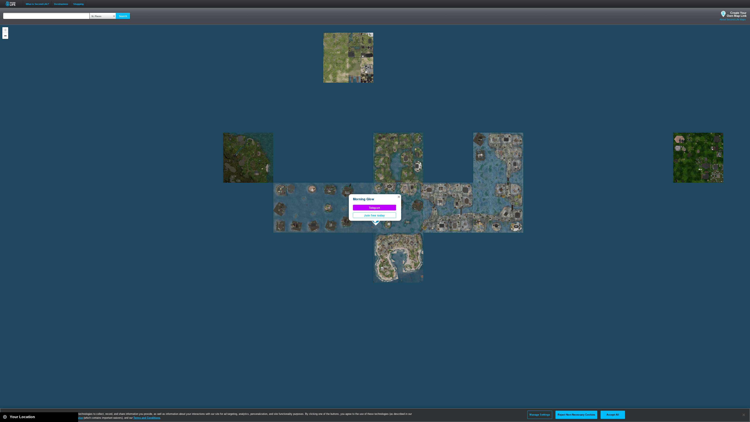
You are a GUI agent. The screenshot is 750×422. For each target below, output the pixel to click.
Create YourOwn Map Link (736, 14)
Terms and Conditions (146, 417)
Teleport (374, 208)
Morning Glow (363, 199)
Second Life (12, 3)
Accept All (612, 414)
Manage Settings (539, 414)
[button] (398, 196)
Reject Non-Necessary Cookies (576, 414)
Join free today (374, 215)
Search (123, 16)
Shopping (78, 4)
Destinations (61, 4)
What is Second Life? (37, 4)
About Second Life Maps (733, 19)
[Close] (743, 414)
